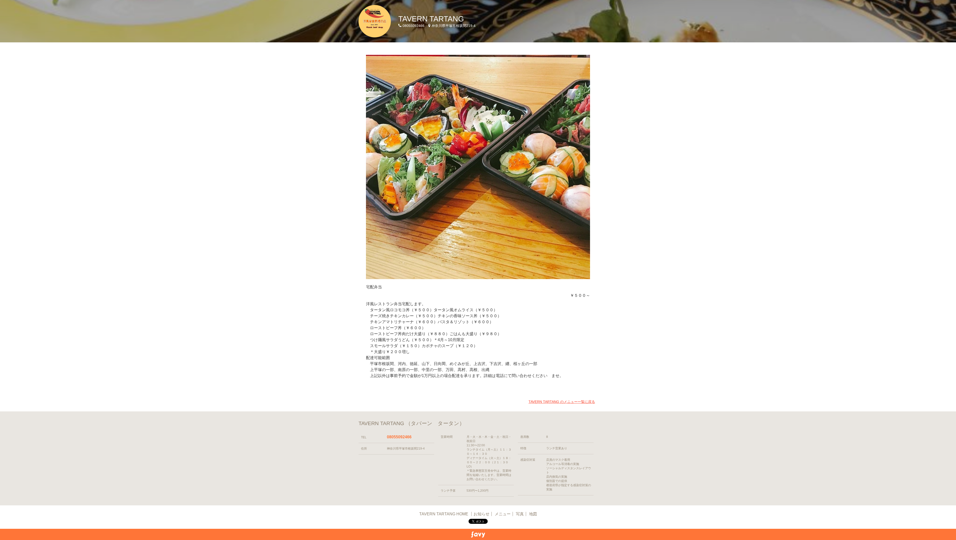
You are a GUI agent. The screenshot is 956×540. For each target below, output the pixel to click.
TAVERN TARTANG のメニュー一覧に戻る (562, 402)
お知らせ (481, 514)
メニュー (503, 514)
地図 (533, 514)
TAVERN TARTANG (431, 19)
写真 (520, 514)
